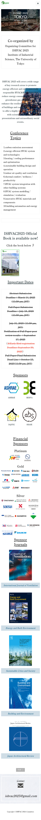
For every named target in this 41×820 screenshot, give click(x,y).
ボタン (10, 402)
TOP (19, 770)
